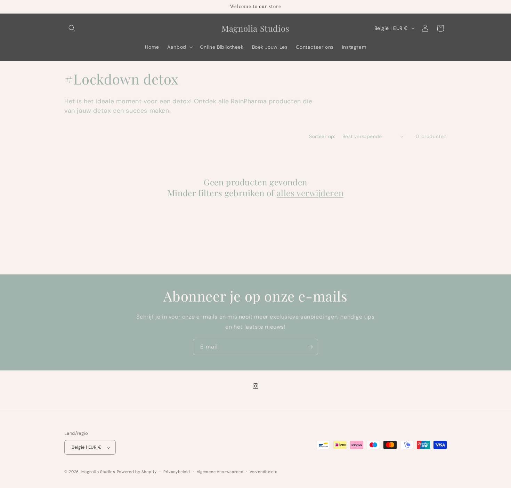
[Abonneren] (310, 347)
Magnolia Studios (98, 472)
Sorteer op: (322, 136)
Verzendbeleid (263, 471)
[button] (72, 28)
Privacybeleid (176, 471)
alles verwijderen (310, 192)
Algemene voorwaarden (220, 471)
